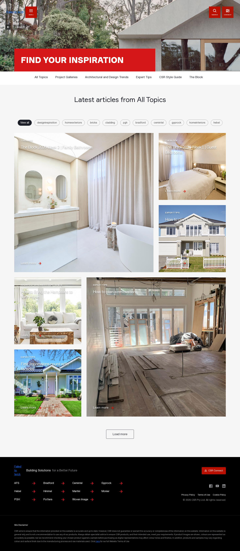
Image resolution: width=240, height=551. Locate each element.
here (98, 541)
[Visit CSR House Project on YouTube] (217, 486)
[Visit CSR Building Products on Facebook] (211, 486)
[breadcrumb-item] (8, 27)
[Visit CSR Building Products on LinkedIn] (224, 486)
